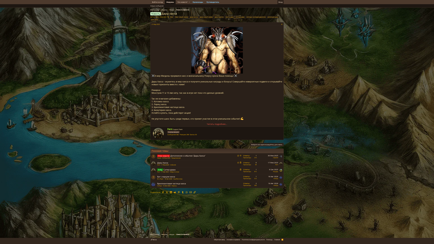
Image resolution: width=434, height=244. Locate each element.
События (173, 165)
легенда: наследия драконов (256, 17)
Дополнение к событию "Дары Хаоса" (187, 155)
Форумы (170, 2)
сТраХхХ (275, 158)
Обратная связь (219, 240)
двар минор (194, 17)
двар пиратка (219, 17)
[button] (189, 2)
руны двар (154, 20)
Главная (277, 240)
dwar (171, 17)
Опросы (174, 186)
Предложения (176, 158)
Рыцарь (275, 171)
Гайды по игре (174, 172)
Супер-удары (169, 169)
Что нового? (182, 2)
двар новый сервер (206, 17)
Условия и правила (233, 240)
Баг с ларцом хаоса (166, 176)
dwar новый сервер (181, 17)
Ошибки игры (177, 179)
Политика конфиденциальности (253, 240)
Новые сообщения (157, 6)
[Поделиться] (281, 24)
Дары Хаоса (162, 162)
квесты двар (229, 17)
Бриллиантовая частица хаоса (171, 183)
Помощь (269, 240)
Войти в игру (157, 2)
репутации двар (273, 17)
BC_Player (160, 179)
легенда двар (240, 17)
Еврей (159, 158)
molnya (276, 178)
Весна (154, 240)
